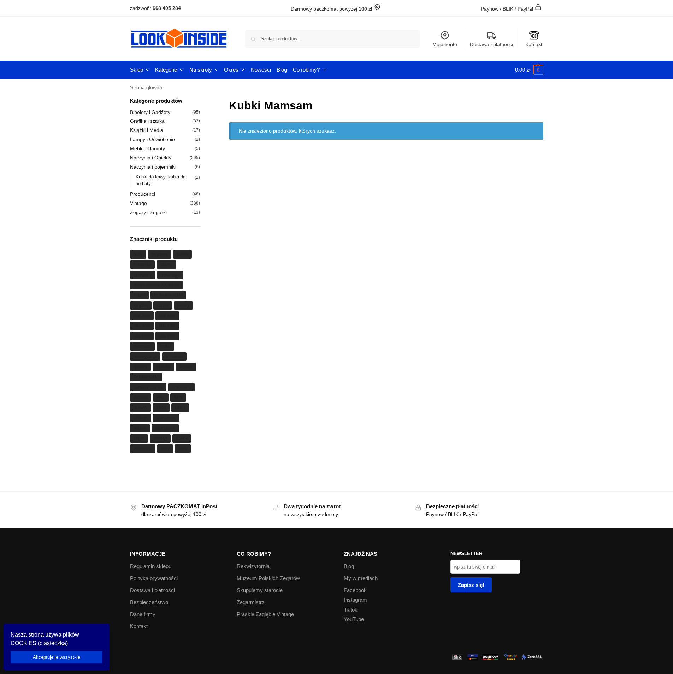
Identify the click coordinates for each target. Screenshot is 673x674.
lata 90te (167, 336)
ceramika (142, 264)
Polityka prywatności (154, 578)
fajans (139, 295)
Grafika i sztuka (147, 121)
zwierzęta (143, 448)
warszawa (166, 417)
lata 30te (142, 315)
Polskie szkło (146, 377)
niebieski (174, 356)
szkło (161, 407)
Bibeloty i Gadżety (150, 112)
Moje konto (444, 44)
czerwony (143, 274)
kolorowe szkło (168, 295)
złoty (165, 448)
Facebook (355, 590)
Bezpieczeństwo (149, 602)
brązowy (160, 254)
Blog (349, 566)
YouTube (354, 619)
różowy (140, 407)
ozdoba (163, 366)
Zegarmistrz (251, 602)
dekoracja (170, 274)
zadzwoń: (155, 8)
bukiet (182, 254)
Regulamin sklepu (150, 566)
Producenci (142, 194)
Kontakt (533, 44)
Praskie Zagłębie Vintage (265, 614)
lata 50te (167, 315)
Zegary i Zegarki (148, 212)
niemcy (140, 366)
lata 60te (142, 325)
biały (138, 254)
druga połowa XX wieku (156, 285)
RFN (178, 397)
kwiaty (183, 305)
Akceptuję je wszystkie (56, 657)
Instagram (355, 600)
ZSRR (182, 438)
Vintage (138, 203)
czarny (166, 264)
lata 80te (142, 336)
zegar (139, 438)
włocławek (165, 428)
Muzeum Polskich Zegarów (268, 578)
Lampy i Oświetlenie (152, 139)
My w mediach (361, 578)
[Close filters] (202, 101)
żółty (182, 448)
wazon (140, 428)
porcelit (141, 397)
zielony (160, 438)
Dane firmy (142, 614)
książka (141, 305)
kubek (163, 305)
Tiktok (351, 610)
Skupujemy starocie (260, 590)
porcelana (181, 387)
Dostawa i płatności (491, 44)
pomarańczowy (148, 387)
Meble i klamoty (147, 148)
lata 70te (167, 325)
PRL (161, 397)
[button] (529, 70)
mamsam (142, 346)
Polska (186, 366)
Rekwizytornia (253, 566)
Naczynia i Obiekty (150, 157)
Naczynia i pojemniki (153, 167)
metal (165, 346)
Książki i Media (146, 130)
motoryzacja (145, 356)
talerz (180, 407)
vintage (141, 417)
